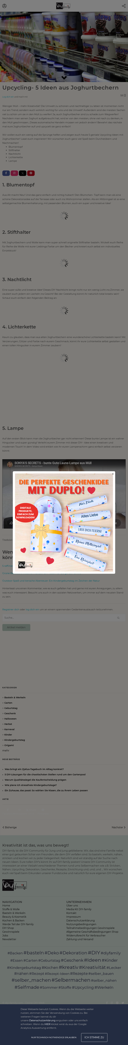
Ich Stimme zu (94, 1037)
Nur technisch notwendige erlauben (53, 1037)
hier (47, 1024)
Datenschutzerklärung (42, 1020)
